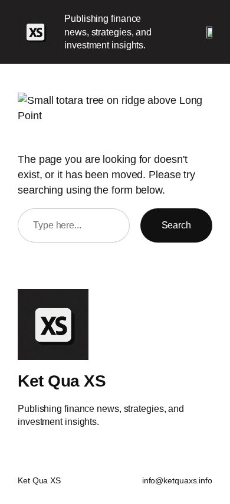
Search (176, 225)
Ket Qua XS (62, 380)
